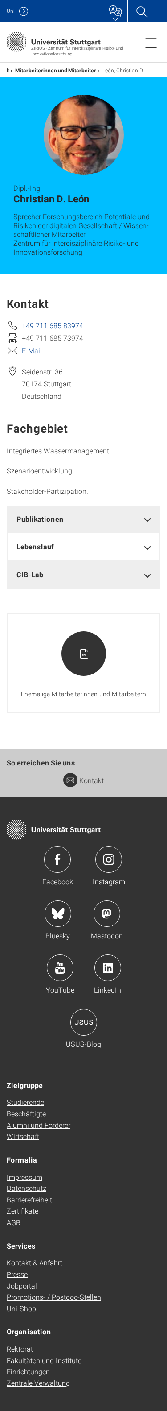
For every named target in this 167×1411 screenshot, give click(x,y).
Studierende (25, 1102)
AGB (13, 1222)
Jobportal (22, 1285)
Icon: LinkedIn (107, 967)
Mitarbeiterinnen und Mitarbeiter (55, 70)
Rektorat (20, 1348)
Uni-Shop (21, 1308)
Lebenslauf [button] (35, 546)
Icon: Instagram (108, 859)
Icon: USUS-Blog (83, 1022)
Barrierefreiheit (29, 1199)
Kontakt (91, 780)
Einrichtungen (28, 1371)
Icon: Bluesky (58, 913)
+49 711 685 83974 (52, 325)
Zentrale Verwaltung (38, 1382)
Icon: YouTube (60, 967)
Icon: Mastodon (107, 913)
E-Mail (32, 350)
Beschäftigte (26, 1113)
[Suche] (141, 11)
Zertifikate (22, 1210)
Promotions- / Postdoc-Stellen (54, 1296)
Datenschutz (26, 1188)
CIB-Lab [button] (29, 574)
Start (6, 70)
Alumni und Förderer (38, 1125)
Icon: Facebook (57, 859)
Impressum (24, 1177)
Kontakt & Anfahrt (34, 1262)
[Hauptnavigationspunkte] (151, 42)
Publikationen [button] (40, 519)
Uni (11, 11)
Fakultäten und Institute (44, 1360)
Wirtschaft (23, 1136)
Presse (17, 1274)
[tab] (83, 519)
